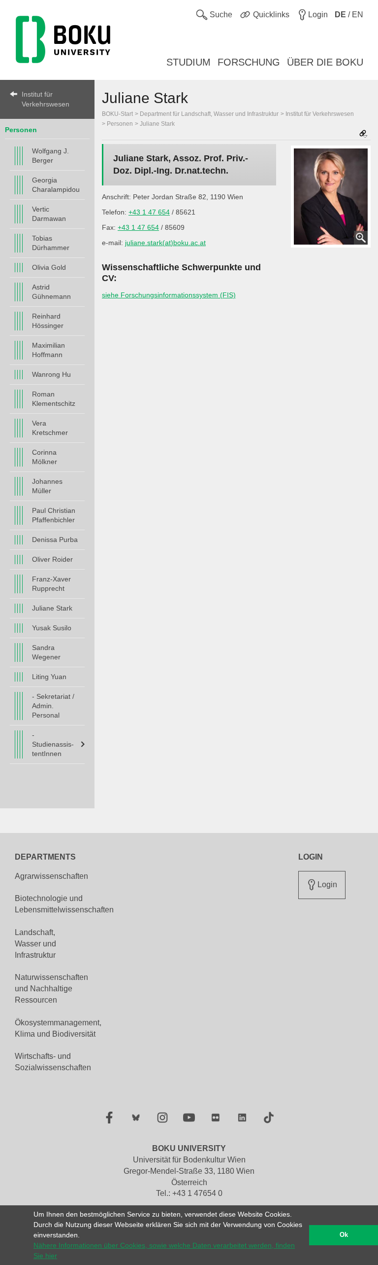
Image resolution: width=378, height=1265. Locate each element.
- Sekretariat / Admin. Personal (53, 705)
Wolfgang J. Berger (50, 155)
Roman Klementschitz (53, 398)
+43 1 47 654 (149, 212)
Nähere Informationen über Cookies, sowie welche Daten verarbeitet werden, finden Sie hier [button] (164, 1250)
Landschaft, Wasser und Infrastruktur (35, 943)
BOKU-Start (117, 113)
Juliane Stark (52, 608)
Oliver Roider (52, 559)
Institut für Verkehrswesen (45, 99)
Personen (21, 130)
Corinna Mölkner (44, 457)
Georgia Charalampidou (56, 184)
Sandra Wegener (46, 652)
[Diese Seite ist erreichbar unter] (363, 134)
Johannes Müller (47, 486)
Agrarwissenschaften (51, 876)
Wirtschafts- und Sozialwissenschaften (53, 1062)
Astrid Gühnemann (51, 291)
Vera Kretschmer (50, 427)
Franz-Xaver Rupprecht (51, 583)
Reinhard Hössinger (47, 320)
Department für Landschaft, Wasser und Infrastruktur (209, 113)
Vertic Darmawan (49, 213)
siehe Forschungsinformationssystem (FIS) (169, 295)
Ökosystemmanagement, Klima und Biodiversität (58, 1028)
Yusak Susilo (51, 628)
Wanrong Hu (51, 374)
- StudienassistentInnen (53, 744)
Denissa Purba (55, 539)
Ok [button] (344, 1234)
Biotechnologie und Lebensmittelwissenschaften (64, 904)
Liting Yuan (49, 677)
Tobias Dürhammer (50, 243)
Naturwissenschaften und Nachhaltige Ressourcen (51, 988)
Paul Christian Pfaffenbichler (53, 515)
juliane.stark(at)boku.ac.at (165, 243)
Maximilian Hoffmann (48, 350)
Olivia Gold (49, 267)
